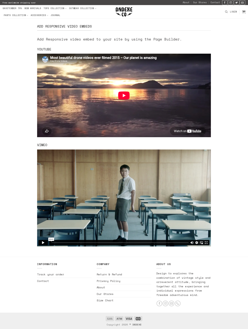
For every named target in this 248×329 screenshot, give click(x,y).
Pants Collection (15, 15)
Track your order (50, 274)
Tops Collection (54, 8)
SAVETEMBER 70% (12, 8)
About (186, 2)
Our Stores (200, 2)
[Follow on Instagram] (230, 2)
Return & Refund (109, 274)
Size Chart (105, 300)
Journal (55, 15)
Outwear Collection (81, 8)
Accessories (38, 15)
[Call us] (178, 303)
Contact (215, 2)
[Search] (226, 12)
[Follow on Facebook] (224, 2)
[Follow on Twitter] (236, 2)
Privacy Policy (108, 281)
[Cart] (243, 12)
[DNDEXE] (124, 11)
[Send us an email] (242, 2)
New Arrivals (32, 8)
